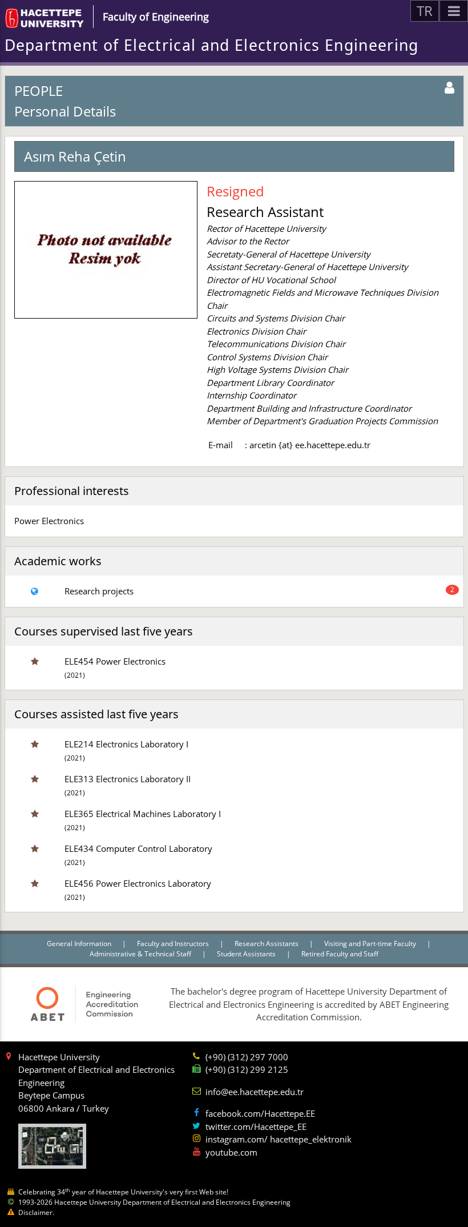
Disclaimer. (36, 1212)
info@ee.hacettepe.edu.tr (254, 1091)
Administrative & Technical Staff (141, 954)
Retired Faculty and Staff (339, 954)
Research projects (99, 591)
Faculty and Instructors (174, 943)
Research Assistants (267, 943)
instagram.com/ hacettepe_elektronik (278, 1139)
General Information (80, 943)
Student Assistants (247, 954)
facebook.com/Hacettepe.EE (260, 1113)
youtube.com (231, 1152)
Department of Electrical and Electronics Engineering (212, 45)
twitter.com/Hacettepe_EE (255, 1126)
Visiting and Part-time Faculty (371, 943)
